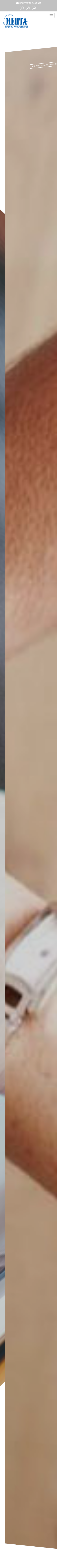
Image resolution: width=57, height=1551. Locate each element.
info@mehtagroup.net (30, 2)
